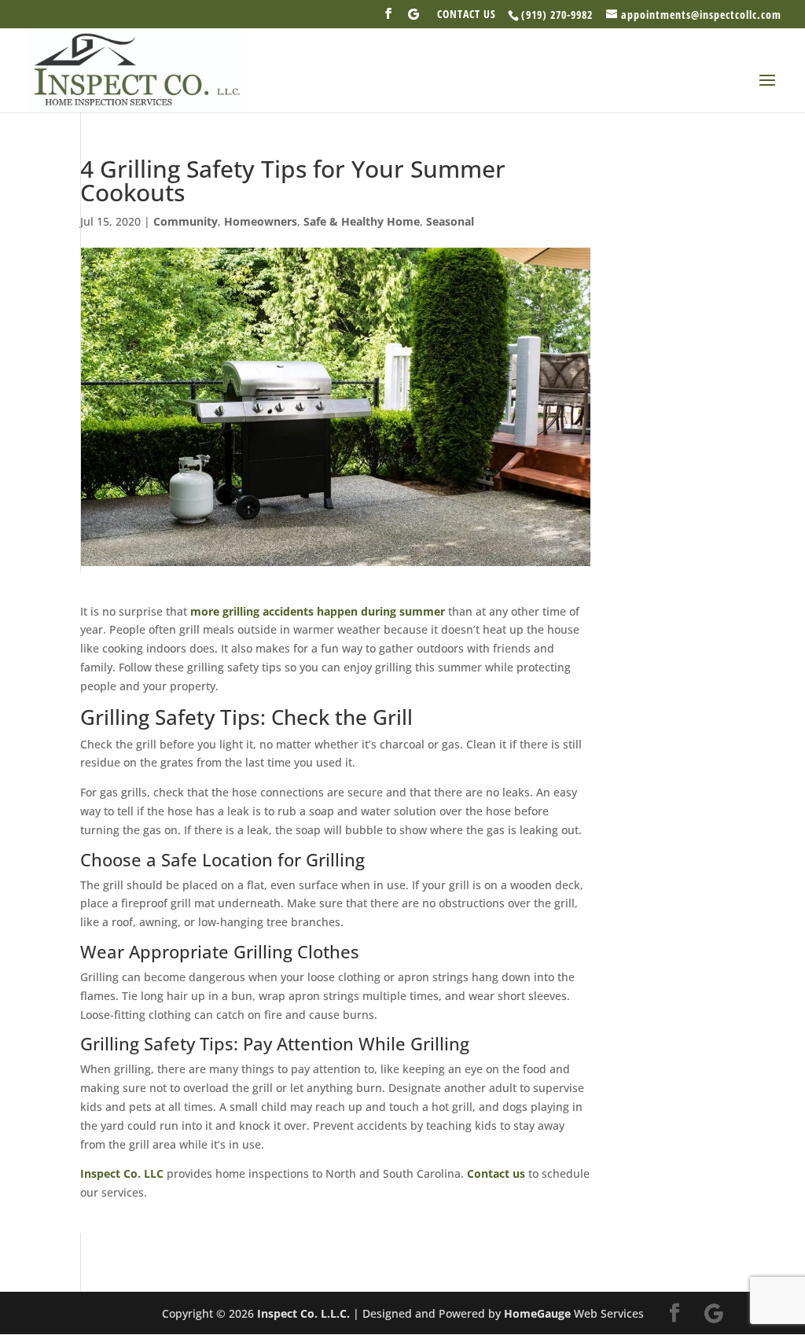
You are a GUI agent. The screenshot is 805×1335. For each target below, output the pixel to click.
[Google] (413, 18)
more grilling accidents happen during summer (317, 611)
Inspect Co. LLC (122, 1173)
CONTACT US (466, 15)
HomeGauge (537, 1313)
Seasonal (450, 221)
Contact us (496, 1173)
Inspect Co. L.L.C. (303, 1313)
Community (185, 221)
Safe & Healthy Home (361, 221)
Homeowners (260, 221)
